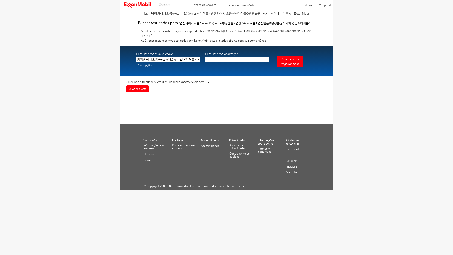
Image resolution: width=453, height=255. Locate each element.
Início (145, 13)
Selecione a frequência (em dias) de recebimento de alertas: (165, 82)
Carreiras (149, 160)
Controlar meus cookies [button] (239, 155)
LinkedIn (291, 160)
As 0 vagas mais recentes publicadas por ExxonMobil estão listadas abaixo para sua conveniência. (204, 40)
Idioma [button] (309, 5)
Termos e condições (264, 150)
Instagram (292, 166)
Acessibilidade (210, 146)
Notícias (149, 154)
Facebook (292, 149)
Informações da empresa (154, 147)
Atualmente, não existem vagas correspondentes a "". (226, 33)
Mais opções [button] (144, 65)
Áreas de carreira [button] (205, 5)
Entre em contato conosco (183, 147)
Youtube (291, 172)
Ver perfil (325, 5)
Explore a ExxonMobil (241, 5)
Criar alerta (139, 88)
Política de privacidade (237, 147)
